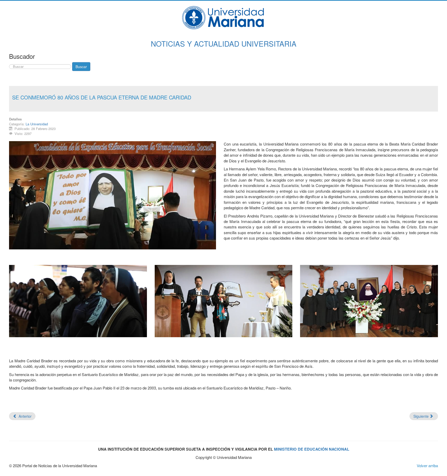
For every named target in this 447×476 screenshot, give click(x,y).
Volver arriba (427, 465)
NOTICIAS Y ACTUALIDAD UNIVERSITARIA (223, 43)
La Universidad (37, 123)
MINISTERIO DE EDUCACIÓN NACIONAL (311, 449)
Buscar (81, 66)
